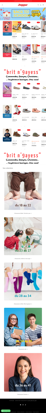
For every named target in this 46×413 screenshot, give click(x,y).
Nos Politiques (11, 400)
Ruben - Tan (14, 140)
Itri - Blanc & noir (34, 33)
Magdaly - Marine (25, 94)
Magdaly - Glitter (15, 94)
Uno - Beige (14, 33)
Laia (23, 56)
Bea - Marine (34, 58)
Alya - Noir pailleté (25, 117)
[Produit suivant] (24, 42)
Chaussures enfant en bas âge (22, 258)
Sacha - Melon (34, 117)
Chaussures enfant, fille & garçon (22, 303)
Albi (13, 117)
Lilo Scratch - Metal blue (25, 141)
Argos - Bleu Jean (25, 33)
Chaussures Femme (22, 394)
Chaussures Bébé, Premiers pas (22, 213)
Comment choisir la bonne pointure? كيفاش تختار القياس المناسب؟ (26, 400)
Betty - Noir (14, 56)
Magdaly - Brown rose (36, 94)
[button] (2, 5)
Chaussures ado (22, 349)
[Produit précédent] (21, 42)
